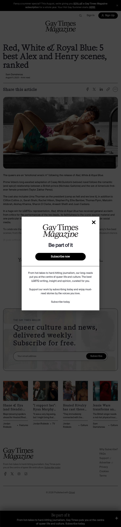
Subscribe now (60, 256)
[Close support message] (94, 222)
